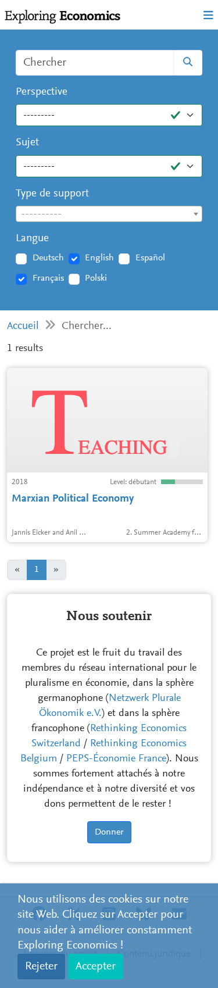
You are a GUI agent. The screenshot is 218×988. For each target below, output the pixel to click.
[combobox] (109, 214)
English (99, 258)
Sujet (27, 142)
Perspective (41, 92)
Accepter (96, 966)
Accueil (23, 326)
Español (150, 258)
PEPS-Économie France (116, 759)
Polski (96, 278)
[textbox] (109, 214)
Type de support (52, 193)
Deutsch (48, 258)
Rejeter (41, 966)
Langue (32, 238)
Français (48, 278)
